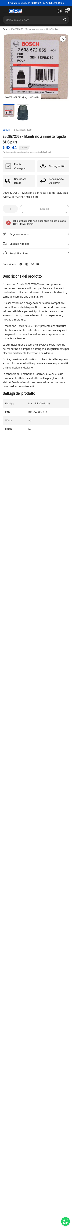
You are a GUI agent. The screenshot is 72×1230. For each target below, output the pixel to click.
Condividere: (9, 264)
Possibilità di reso (19, 253)
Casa (5, 29)
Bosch (6, 130)
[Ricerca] (65, 20)
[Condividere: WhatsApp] (32, 264)
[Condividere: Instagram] (27, 264)
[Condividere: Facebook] (21, 264)
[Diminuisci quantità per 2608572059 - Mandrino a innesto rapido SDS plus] (5, 209)
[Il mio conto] (60, 11)
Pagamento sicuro (20, 234)
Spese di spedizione (23, 152)
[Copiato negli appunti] (37, 264)
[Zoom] (63, 39)
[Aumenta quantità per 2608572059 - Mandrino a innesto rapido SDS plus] (15, 209)
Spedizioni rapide (20, 243)
